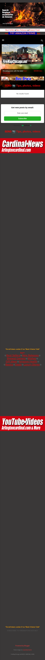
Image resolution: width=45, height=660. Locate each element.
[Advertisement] (22, 390)
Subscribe (22, 118)
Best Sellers (10, 30)
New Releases (21, 30)
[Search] (42, 40)
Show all (38, 71)
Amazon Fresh (34, 30)
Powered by (17, 125)
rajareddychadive (27, 650)
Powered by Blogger (22, 646)
